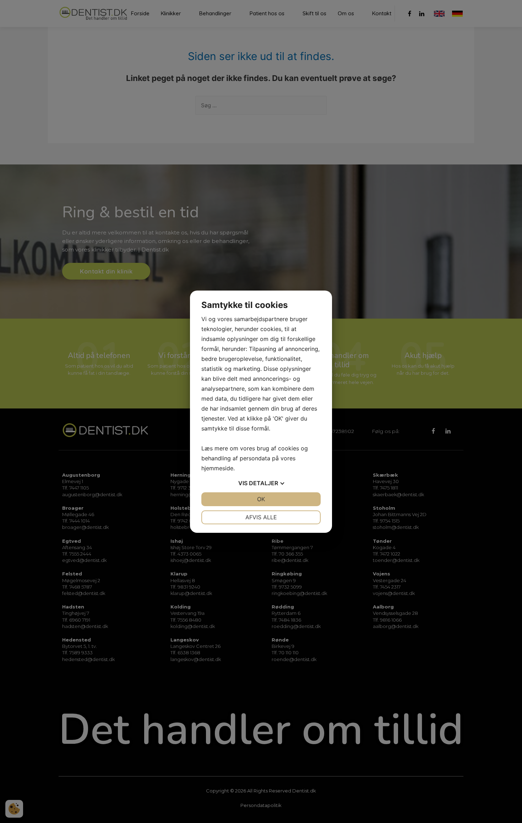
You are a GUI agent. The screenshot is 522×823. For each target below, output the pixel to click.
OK (261, 499)
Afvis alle (261, 517)
